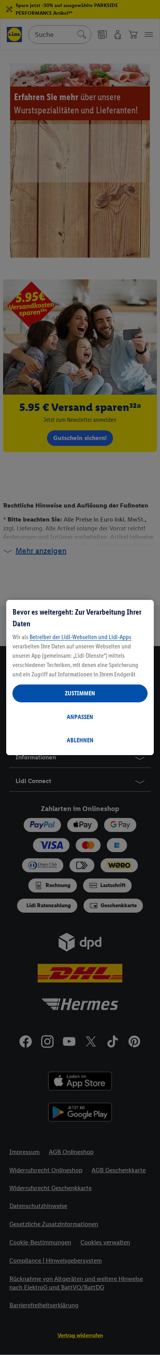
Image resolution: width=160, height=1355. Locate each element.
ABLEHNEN (80, 740)
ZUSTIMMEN (80, 693)
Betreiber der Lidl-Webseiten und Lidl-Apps (80, 637)
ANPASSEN (80, 717)
